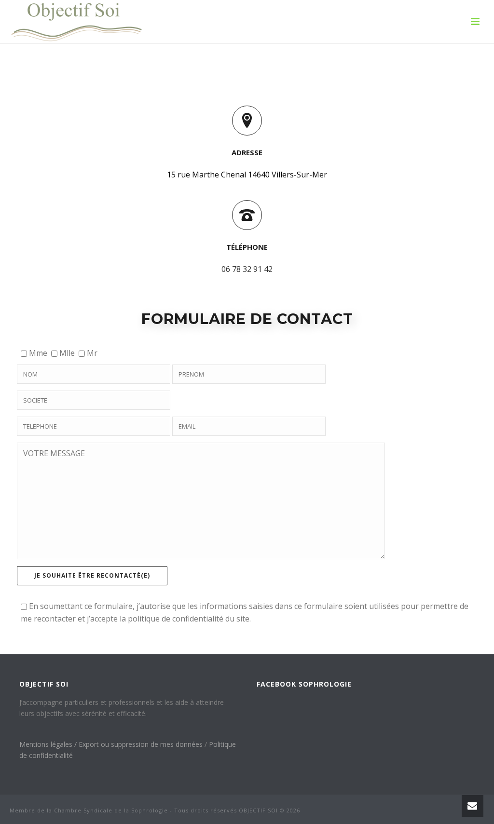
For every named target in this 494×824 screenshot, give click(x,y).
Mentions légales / (49, 744)
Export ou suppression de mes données (142, 744)
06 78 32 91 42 (247, 269)
